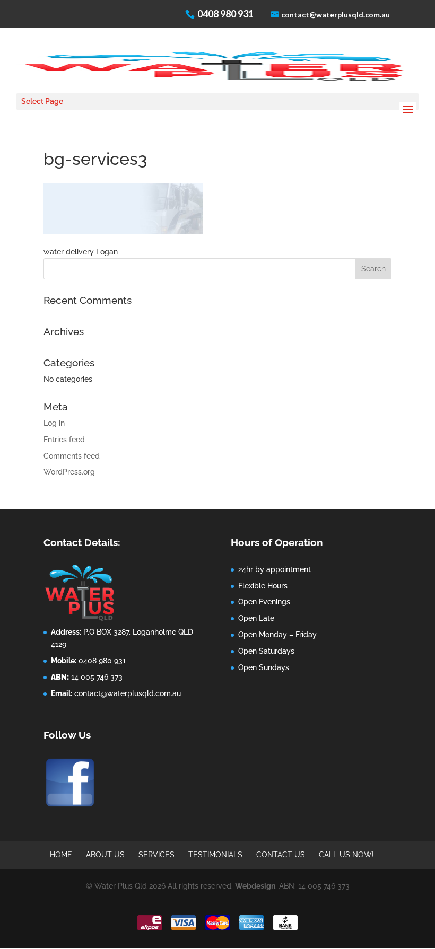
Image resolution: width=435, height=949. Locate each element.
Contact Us (280, 854)
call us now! (346, 854)
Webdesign (255, 886)
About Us (105, 854)
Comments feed (72, 456)
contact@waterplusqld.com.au (127, 693)
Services (156, 854)
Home (61, 854)
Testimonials (215, 854)
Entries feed (64, 439)
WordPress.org (69, 472)
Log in (54, 423)
